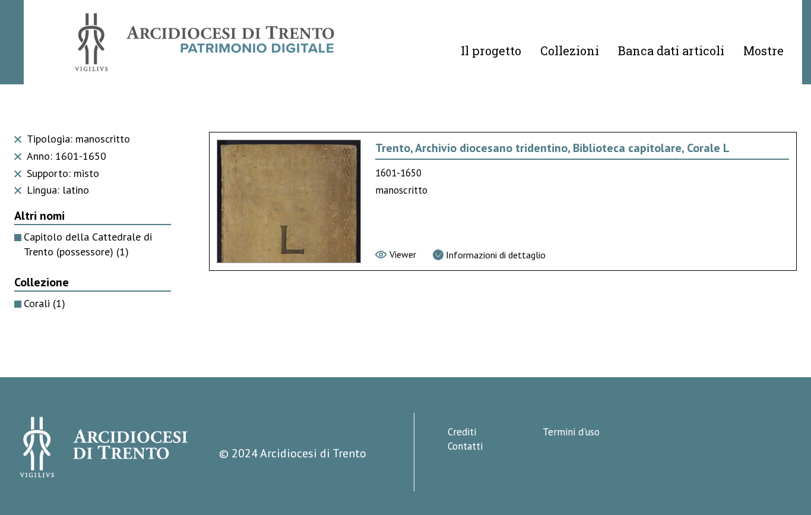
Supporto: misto (61, 173)
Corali (44, 303)
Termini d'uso (571, 432)
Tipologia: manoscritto (77, 139)
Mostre (763, 50)
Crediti (462, 432)
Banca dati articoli (671, 50)
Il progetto (491, 50)
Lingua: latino (56, 190)
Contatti (465, 446)
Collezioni (569, 50)
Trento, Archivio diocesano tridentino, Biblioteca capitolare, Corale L (552, 148)
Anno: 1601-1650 (65, 156)
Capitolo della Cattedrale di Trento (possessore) (88, 244)
